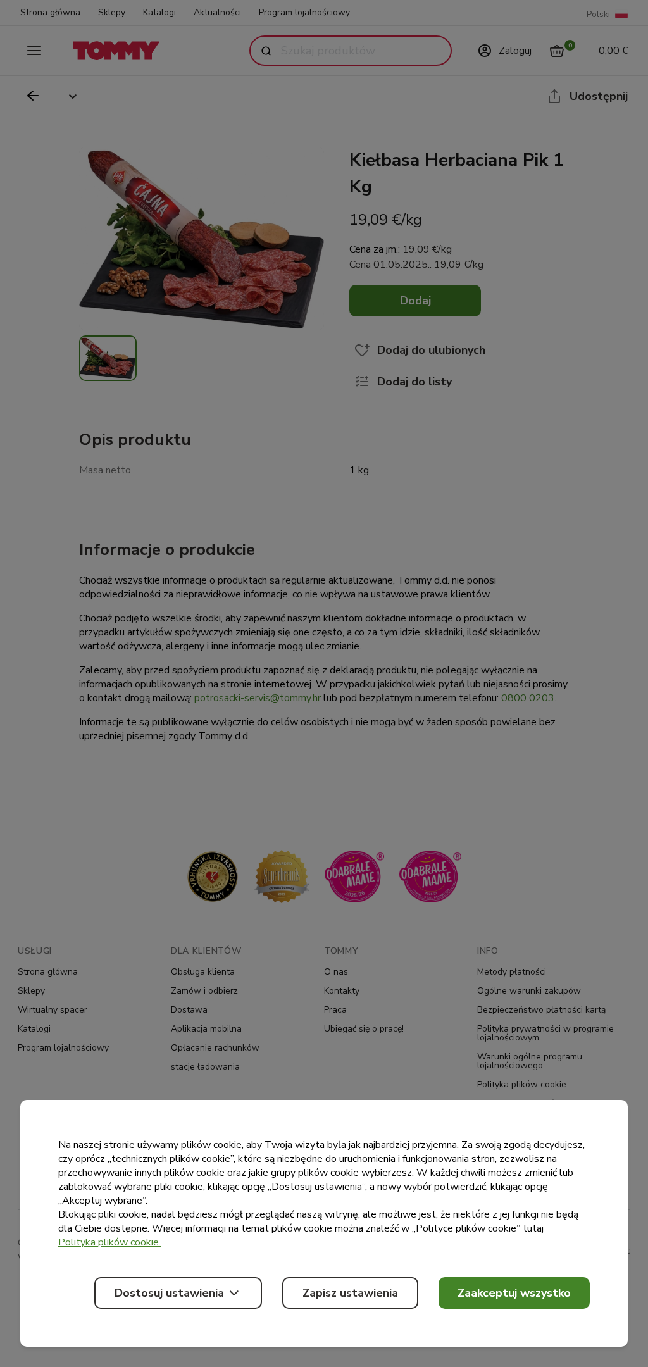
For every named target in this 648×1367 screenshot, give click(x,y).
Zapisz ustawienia (350, 1293)
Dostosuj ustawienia (169, 1293)
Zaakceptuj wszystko (514, 1293)
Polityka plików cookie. (109, 1242)
